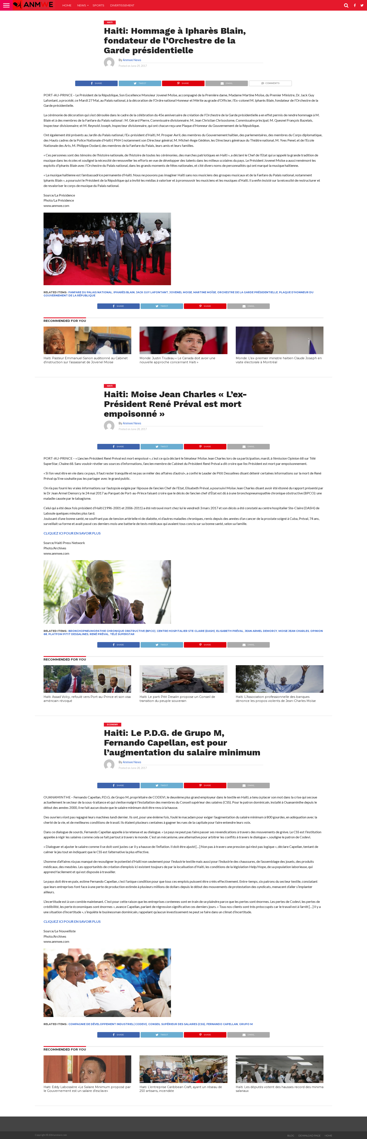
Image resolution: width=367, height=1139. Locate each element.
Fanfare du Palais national (90, 292)
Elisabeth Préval (229, 631)
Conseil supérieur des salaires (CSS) (176, 1024)
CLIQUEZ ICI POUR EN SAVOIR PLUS (72, 533)
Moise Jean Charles (293, 631)
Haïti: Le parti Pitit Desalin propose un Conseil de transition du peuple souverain (177, 699)
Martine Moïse (204, 292)
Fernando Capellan (222, 1024)
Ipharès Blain (124, 292)
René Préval (99, 634)
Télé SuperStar (122, 634)
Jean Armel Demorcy (261, 631)
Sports (98, 5)
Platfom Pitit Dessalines (68, 634)
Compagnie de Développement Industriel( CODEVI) (107, 1024)
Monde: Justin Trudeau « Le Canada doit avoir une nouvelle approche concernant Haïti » (177, 360)
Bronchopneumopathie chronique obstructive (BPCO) (111, 631)
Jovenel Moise (180, 292)
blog (290, 1135)
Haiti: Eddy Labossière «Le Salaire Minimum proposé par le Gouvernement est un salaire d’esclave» (87, 1089)
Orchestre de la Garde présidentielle (247, 292)
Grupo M (246, 1024)
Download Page (309, 1135)
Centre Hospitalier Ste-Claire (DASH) (186, 631)
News (81, 5)
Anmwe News (132, 60)
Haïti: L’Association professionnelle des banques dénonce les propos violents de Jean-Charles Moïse (276, 699)
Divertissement (122, 5)
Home (66, 5)
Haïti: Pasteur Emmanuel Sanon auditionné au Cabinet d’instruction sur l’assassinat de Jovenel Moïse (86, 360)
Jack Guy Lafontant (152, 292)
